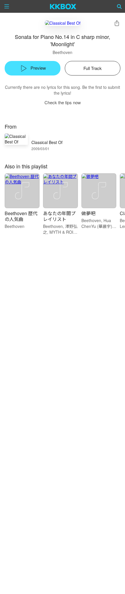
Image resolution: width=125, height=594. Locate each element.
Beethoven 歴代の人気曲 (21, 216)
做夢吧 (88, 213)
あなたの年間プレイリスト (59, 216)
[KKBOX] (63, 6)
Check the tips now (62, 102)
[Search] (119, 6)
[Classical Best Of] (63, 23)
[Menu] (6, 6)
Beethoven (62, 52)
